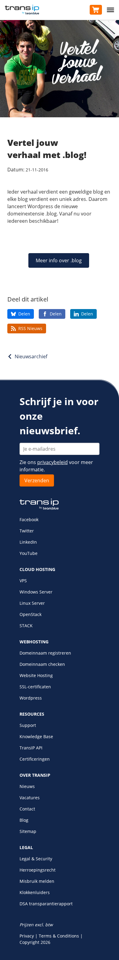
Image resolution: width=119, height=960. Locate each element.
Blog (24, 820)
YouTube (29, 553)
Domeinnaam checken (42, 664)
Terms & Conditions (59, 936)
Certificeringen (35, 759)
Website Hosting (36, 675)
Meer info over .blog (59, 260)
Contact (27, 809)
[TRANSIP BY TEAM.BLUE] (39, 508)
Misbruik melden (37, 881)
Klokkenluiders (35, 892)
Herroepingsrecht (38, 870)
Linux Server (32, 603)
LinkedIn (28, 542)
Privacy (27, 936)
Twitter (27, 531)
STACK (26, 625)
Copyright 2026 (35, 942)
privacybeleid (52, 462)
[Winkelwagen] (96, 10)
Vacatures (30, 797)
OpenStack (30, 614)
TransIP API (31, 748)
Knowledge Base (36, 736)
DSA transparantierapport (46, 904)
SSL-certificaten (35, 687)
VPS (23, 580)
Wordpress (31, 698)
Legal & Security (36, 859)
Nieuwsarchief (31, 356)
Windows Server (36, 592)
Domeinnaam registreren (45, 653)
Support (28, 725)
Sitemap (28, 831)
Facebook (29, 519)
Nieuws (27, 786)
